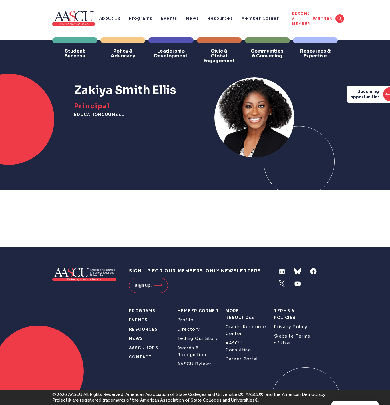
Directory (188, 329)
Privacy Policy (291, 326)
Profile (185, 319)
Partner (322, 19)
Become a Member (301, 18)
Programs (140, 18)
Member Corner (260, 18)
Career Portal (242, 359)
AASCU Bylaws (194, 363)
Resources (220, 18)
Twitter (282, 283)
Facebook (313, 271)
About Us (109, 18)
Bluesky (297, 271)
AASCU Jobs (143, 348)
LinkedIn (282, 271)
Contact (140, 357)
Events (169, 18)
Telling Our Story (197, 338)
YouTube (297, 283)
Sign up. (143, 285)
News (192, 18)
